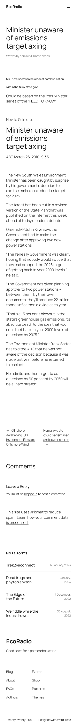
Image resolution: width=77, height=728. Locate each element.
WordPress (64, 720)
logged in (30, 494)
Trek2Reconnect (20, 565)
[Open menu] (68, 6)
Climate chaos (40, 56)
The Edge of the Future (16, 596)
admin (24, 56)
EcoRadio (14, 6)
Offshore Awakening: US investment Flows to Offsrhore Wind (20, 437)
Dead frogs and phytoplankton (19, 580)
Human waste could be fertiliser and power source (56, 435)
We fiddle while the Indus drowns (22, 613)
